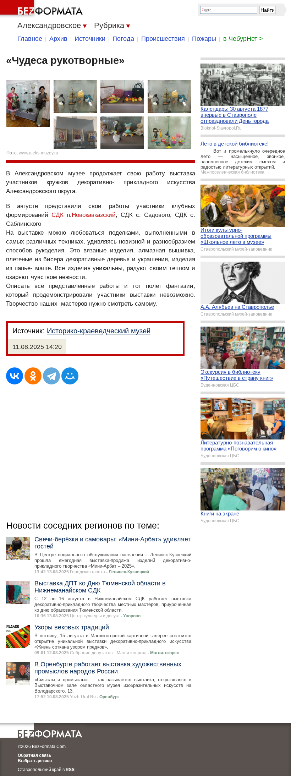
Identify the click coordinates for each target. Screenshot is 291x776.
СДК (57, 215)
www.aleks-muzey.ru (38, 153)
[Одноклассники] (33, 375)
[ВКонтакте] (14, 375)
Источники (90, 38)
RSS (70, 769)
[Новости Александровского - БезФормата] (42, 9)
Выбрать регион (35, 760)
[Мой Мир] (69, 375)
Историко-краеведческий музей (98, 331)
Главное (29, 38)
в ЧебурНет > (243, 38)
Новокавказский (94, 215)
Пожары (204, 38)
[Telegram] (51, 375)
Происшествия (163, 38)
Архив (58, 38)
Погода (123, 38)
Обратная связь (34, 755)
